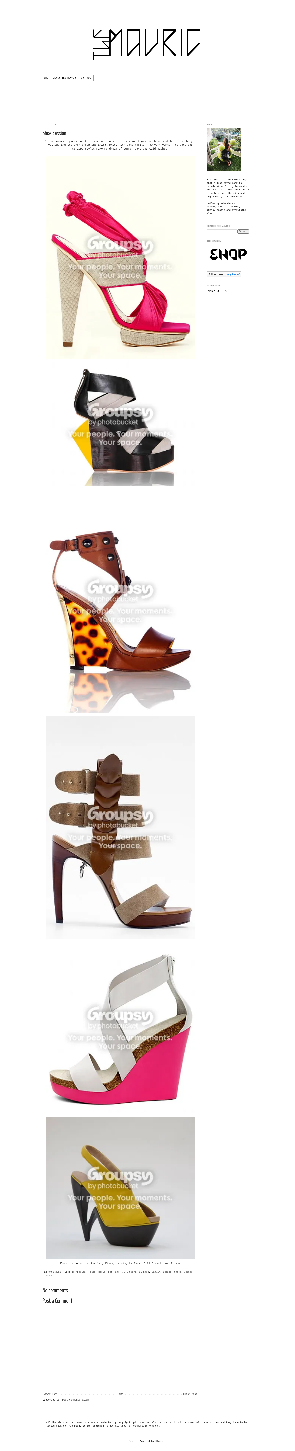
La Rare (134, 1263)
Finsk (109, 1263)
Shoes (177, 1272)
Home (45, 78)
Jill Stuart (152, 1263)
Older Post (190, 1394)
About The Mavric (64, 78)
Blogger (160, 1441)
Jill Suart (129, 1272)
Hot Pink (113, 1272)
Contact (86, 78)
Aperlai (96, 1263)
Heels (101, 1272)
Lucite (167, 1272)
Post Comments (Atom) (76, 1400)
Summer (188, 1272)
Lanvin (121, 1263)
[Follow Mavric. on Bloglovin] (224, 276)
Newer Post (51, 1394)
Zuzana (176, 1263)
